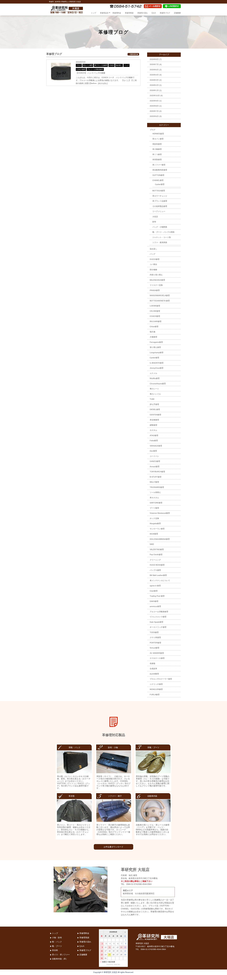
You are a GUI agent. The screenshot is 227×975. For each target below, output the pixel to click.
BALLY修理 (154, 482)
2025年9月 (154, 101)
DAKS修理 (154, 601)
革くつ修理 (157, 154)
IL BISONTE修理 (156, 363)
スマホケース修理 (157, 658)
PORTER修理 (155, 643)
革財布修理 (157, 144)
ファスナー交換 (156, 285)
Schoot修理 (154, 648)
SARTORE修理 (156, 503)
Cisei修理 (154, 591)
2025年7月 (154, 111)
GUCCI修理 (154, 259)
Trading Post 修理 (157, 596)
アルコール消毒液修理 (95, 69)
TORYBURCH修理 (157, 472)
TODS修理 (154, 632)
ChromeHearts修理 (158, 384)
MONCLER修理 (156, 689)
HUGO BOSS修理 (157, 565)
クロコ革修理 (155, 637)
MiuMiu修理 (154, 378)
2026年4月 (154, 75)
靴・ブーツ (57, 946)
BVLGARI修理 (155, 321)
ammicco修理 (155, 606)
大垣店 (111, 65)
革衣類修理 (157, 159)
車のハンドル (155, 394)
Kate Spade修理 (156, 622)
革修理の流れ (142, 13)
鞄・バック (57, 942)
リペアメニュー (158, 211)
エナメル (153, 373)
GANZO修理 (155, 461)
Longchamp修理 (156, 352)
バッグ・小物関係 (159, 227)
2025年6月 (154, 116)
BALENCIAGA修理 (157, 280)
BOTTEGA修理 (158, 191)
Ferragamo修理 (156, 342)
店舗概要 (177, 13)
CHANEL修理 (157, 180)
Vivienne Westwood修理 (160, 513)
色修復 (152, 663)
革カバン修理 (88, 65)
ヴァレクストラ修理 (158, 617)
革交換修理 (154, 420)
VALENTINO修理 (157, 549)
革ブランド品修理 (101, 65)
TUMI (152, 399)
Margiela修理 (155, 523)
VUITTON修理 (158, 175)
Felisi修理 (154, 440)
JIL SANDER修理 (157, 653)
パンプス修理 (155, 570)
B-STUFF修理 (155, 477)
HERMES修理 (158, 134)
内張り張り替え (156, 275)
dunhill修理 (154, 674)
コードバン (154, 456)
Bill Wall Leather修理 (158, 575)
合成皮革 (153, 668)
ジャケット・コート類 (161, 237)
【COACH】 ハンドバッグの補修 (90, 73)
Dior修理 (153, 451)
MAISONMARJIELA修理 (160, 295)
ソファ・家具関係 (159, 242)
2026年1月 (154, 90)
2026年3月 (154, 80)
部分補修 (153, 270)
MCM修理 (154, 534)
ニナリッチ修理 (156, 684)
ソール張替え (155, 492)
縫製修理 (153, 425)
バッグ (126, 65)
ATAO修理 (154, 435)
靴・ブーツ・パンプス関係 (163, 232)
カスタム (153, 430)
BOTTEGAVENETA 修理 (160, 301)
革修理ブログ (165, 13)
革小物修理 (157, 149)
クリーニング (155, 560)
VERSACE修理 (156, 446)
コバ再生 (153, 264)
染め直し (119, 65)
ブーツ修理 (154, 508)
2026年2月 (154, 85)
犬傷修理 (153, 337)
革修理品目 (104, 13)
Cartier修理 (159, 184)
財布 (154, 222)
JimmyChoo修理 (156, 368)
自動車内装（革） (60, 959)
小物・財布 (57, 937)
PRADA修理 (155, 290)
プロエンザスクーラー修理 (161, 679)
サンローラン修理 (157, 529)
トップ (93, 13)
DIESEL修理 (155, 409)
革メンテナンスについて (160, 580)
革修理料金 (116, 13)
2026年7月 (154, 64)
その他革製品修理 (159, 206)
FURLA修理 (154, 694)
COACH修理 (80, 69)
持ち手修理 (154, 404)
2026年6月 (154, 70)
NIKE (152, 544)
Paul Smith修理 (156, 554)
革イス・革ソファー (61, 954)
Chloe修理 (154, 326)
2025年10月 (155, 95)
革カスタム (154, 498)
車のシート (154, 389)
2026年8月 (154, 59)
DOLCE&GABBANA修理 (160, 539)
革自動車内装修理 (159, 170)
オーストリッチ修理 (158, 627)
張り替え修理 (155, 347)
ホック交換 (154, 518)
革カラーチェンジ (159, 196)
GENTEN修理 (155, 415)
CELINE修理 (155, 311)
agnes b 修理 (155, 586)
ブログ (78, 65)
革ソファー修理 (158, 165)
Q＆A (154, 13)
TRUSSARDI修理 (157, 487)
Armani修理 (154, 466)
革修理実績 (129, 13)
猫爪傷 (152, 332)
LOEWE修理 (155, 306)
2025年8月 (154, 106)
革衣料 (55, 950)
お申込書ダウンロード (113, 847)
